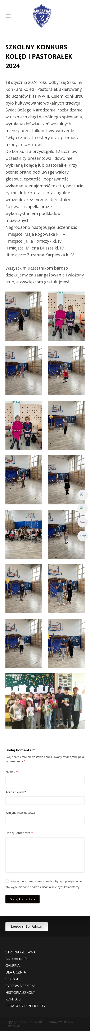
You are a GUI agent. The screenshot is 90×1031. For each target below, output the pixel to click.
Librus (82, 522)
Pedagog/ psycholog (25, 1006)
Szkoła (11, 979)
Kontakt (13, 999)
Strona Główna (20, 952)
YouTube (82, 509)
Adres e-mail (15, 792)
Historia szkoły (20, 992)
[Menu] (8, 16)
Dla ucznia (15, 972)
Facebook (82, 495)
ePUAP (82, 536)
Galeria (12, 965)
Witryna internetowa (20, 812)
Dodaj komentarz (19, 833)
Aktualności (17, 959)
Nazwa (11, 771)
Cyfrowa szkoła (20, 986)
